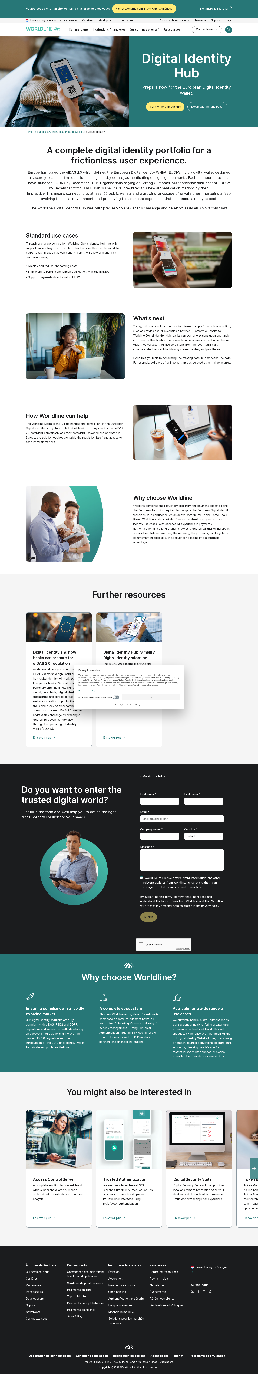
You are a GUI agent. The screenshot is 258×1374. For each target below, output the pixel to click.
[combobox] (203, 836)
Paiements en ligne (79, 1289)
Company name (151, 829)
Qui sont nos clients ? (145, 29)
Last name (192, 794)
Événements (158, 1292)
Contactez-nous (207, 29)
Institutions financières (109, 29)
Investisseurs (127, 21)
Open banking (117, 1292)
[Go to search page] (228, 29)
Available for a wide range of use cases (199, 1011)
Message (147, 847)
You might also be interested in (129, 1092)
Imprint (178, 1355)
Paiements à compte (121, 1285)
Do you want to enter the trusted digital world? (72, 795)
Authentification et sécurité (126, 1298)
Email (144, 811)
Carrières (87, 21)
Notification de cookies (129, 1355)
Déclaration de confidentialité (50, 1355)
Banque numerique (120, 1305)
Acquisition (115, 1278)
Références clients (162, 1298)
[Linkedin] (192, 1291)
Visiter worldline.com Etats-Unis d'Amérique (144, 8)
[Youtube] (204, 1291)
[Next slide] (254, 1168)
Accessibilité (159, 1355)
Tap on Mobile (76, 1296)
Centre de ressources (164, 1272)
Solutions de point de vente (85, 1283)
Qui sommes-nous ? (38, 1272)
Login (229, 20)
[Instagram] (209, 1291)
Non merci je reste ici (214, 8)
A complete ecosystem (120, 1008)
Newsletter (157, 1285)
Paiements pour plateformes (85, 1303)
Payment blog (159, 1278)
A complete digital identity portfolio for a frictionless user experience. (129, 155)
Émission (114, 1272)
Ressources (172, 29)
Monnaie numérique (121, 1312)
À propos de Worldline (173, 20)
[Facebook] (198, 1291)
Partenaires (70, 20)
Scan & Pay (74, 1316)
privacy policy (210, 906)
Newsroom (200, 20)
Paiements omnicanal (81, 1310)
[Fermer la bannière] (230, 9)
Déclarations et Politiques (166, 1305)
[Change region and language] (192, 1272)
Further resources (129, 595)
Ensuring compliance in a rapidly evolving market (55, 1011)
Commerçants (79, 29)
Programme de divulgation (206, 1355)
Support (216, 21)
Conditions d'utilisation (92, 1355)
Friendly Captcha (183, 948)
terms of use (169, 901)
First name (148, 794)
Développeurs (106, 20)
